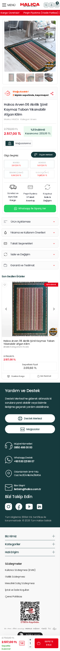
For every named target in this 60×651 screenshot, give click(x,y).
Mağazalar (33, 429)
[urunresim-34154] (30, 309)
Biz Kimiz (11, 536)
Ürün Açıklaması (20, 222)
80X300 (42, 164)
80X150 (16, 164)
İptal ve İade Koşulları (17, 590)
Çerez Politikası (13, 596)
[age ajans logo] (30, 635)
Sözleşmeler (13, 564)
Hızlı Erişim (12, 552)
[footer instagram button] (8, 506)
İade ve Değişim (20, 254)
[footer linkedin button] (39, 506)
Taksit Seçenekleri (21, 243)
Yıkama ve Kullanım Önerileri (27, 232)
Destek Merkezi (33, 418)
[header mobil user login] (51, 5)
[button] (56, 5)
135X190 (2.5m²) (16, 174)
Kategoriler (12, 544)
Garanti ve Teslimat (22, 265)
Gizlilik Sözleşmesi (15, 576)
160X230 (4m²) (42, 174)
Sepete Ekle (49, 643)
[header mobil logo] (30, 4)
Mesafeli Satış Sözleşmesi (19, 583)
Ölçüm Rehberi (45, 154)
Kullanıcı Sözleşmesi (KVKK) (20, 570)
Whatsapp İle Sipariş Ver (32, 208)
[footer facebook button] (18, 506)
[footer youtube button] (29, 506)
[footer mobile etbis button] (30, 612)
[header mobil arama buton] (46, 5)
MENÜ (12, 5)
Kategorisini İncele (16, 346)
